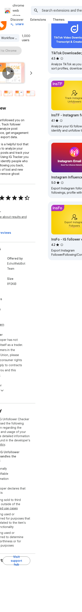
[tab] (17, 19)
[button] (8, 73)
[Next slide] (31, 73)
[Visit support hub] (16, 561)
